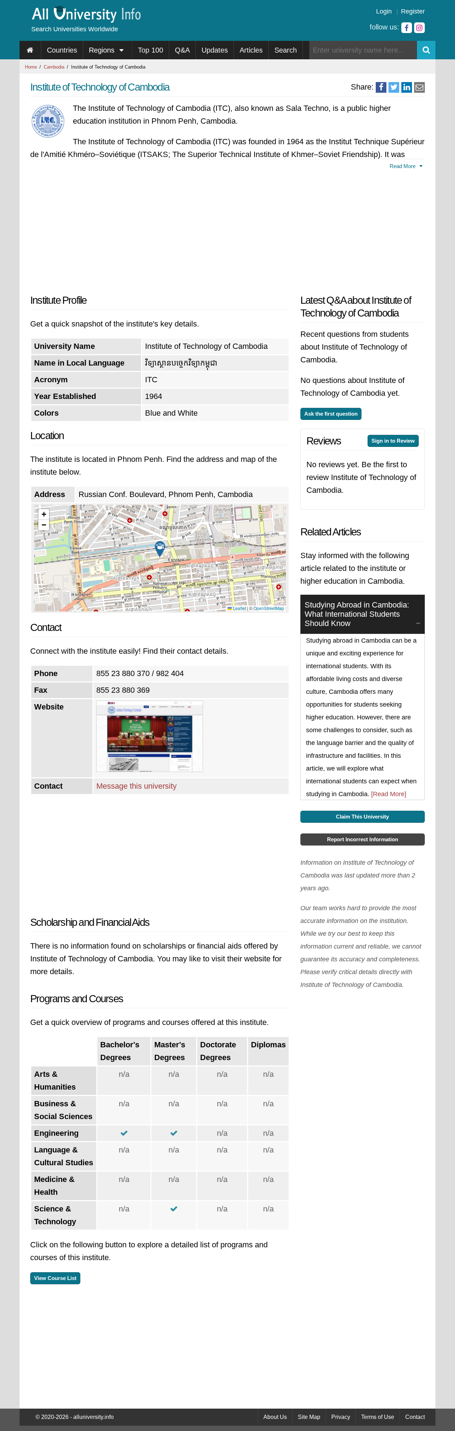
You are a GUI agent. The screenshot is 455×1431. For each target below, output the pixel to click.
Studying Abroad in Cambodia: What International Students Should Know (357, 614)
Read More (403, 166)
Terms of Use (377, 1417)
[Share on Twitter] (394, 87)
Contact (415, 1417)
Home (31, 67)
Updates (215, 50)
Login (384, 11)
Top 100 (150, 50)
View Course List (55, 1278)
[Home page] (30, 50)
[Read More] (388, 794)
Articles (251, 50)
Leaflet (239, 608)
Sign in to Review (393, 441)
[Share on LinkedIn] (406, 87)
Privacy (340, 1417)
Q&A (182, 50)
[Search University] (426, 50)
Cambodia (54, 67)
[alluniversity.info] (85, 20)
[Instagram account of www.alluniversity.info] (419, 27)
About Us (275, 1417)
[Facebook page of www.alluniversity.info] (406, 27)
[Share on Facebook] (381, 87)
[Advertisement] (160, 230)
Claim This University (362, 817)
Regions (103, 50)
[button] (160, 549)
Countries (62, 50)
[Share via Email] (419, 87)
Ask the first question (331, 414)
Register (413, 11)
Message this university (136, 786)
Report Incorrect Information (362, 839)
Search (285, 50)
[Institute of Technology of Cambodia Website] (149, 769)
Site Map (309, 1417)
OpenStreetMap (268, 608)
